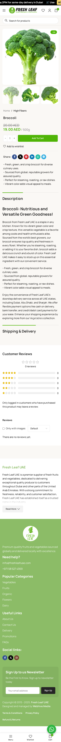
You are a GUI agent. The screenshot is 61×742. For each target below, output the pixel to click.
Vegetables (36, 318)
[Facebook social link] (14, 156)
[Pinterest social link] (26, 156)
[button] (5, 57)
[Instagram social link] (16, 657)
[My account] (49, 10)
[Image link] (30, 533)
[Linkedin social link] (32, 156)
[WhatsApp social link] (37, 156)
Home (6, 110)
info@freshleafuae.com (16, 563)
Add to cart (38, 138)
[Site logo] (23, 10)
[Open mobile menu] (4, 10)
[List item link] (30, 582)
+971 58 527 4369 (12, 569)
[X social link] (20, 156)
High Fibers (20, 110)
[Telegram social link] (43, 156)
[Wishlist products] (43, 10)
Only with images (15, 428)
